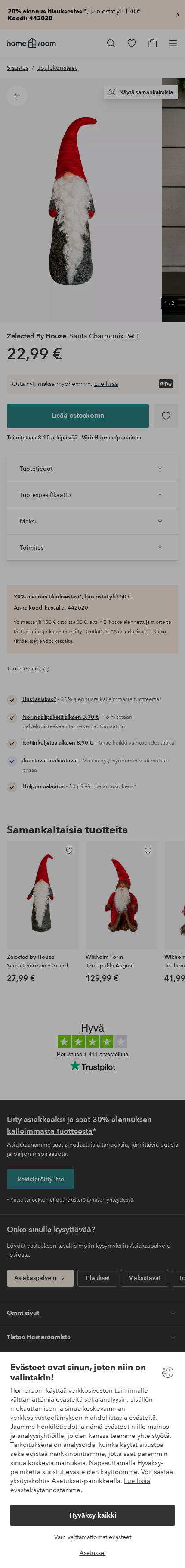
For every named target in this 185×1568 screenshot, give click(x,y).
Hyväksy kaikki (92, 1515)
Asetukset (93, 1553)
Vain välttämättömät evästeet (92, 1537)
